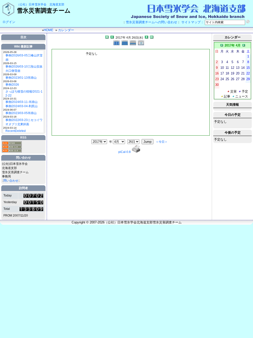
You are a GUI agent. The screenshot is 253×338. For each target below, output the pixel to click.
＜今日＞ (162, 142)
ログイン (8, 22)
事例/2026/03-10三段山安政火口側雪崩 (23, 68)
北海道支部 (56, 4)
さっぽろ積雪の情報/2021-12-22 (23, 93)
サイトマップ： (192, 22)
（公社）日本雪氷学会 (31, 4)
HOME (48, 30)
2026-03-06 (10, 81)
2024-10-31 (10, 98)
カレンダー (66, 30)
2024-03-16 (10, 116)
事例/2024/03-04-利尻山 (21, 106)
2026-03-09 (10, 74)
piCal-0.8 (124, 152)
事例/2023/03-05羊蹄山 (21, 113)
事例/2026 (12, 84)
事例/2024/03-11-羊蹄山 (21, 102)
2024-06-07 (10, 109)
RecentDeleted (15, 131)
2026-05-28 (10, 52)
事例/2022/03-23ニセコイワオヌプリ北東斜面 (23, 122)
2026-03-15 (10, 63)
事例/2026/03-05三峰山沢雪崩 (23, 57)
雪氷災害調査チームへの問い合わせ (151, 22)
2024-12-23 (10, 88)
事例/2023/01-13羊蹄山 (21, 77)
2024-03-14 (10, 127)
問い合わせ (10, 180)
